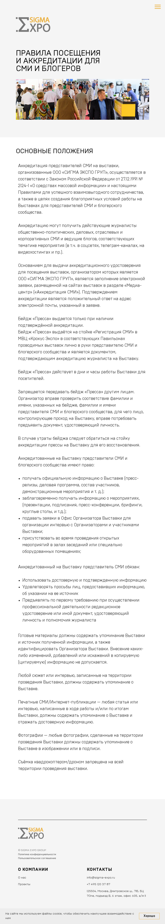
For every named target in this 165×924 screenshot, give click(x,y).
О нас (22, 877)
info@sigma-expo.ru (101, 877)
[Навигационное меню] (158, 7)
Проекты (24, 884)
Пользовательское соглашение (37, 858)
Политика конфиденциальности (37, 854)
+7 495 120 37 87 (98, 884)
